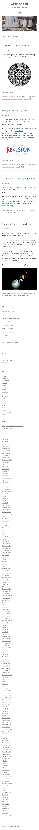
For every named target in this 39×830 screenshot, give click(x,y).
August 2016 (5, 555)
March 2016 (5, 566)
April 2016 (5, 564)
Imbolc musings (6, 339)
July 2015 (4, 582)
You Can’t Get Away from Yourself (11, 322)
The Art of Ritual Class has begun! (17, 224)
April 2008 (5, 740)
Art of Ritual (19, 131)
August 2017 (5, 532)
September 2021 (7, 460)
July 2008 (4, 734)
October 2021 (6, 457)
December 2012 (6, 616)
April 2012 (5, 632)
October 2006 (6, 781)
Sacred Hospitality (7, 328)
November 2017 (6, 525)
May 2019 (5, 500)
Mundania (5, 392)
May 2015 (5, 584)
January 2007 (6, 774)
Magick (19, 96)
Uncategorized (6, 412)
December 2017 (6, 523)
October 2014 (6, 593)
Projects (4, 403)
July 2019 (4, 496)
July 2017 (4, 534)
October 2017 (6, 528)
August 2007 (5, 758)
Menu (19, 12)
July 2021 (4, 464)
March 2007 (5, 770)
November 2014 (6, 591)
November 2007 (6, 752)
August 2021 (5, 462)
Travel (4, 410)
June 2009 (5, 709)
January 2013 (6, 614)
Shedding (5, 335)
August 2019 (5, 494)
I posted (15, 55)
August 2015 (5, 580)
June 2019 (5, 498)
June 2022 (5, 439)
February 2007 (6, 772)
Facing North (5, 380)
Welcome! (5, 362)
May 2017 (5, 539)
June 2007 (5, 763)
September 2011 (7, 648)
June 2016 (5, 559)
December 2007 (6, 749)
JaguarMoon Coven (7, 428)
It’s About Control (7, 315)
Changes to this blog (8, 311)
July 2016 (4, 557)
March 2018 (5, 521)
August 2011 (5, 650)
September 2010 (7, 675)
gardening (5, 383)
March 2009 (5, 715)
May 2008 (5, 738)
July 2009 (4, 706)
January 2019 (6, 509)
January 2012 (6, 638)
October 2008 (6, 727)
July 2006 (4, 788)
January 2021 (6, 473)
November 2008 (6, 725)
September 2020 (7, 478)
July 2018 (4, 516)
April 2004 (5, 801)
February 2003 (6, 808)
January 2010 (6, 693)
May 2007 (5, 765)
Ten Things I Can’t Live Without (11, 318)
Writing (4, 414)
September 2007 (7, 756)
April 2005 (5, 797)
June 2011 (5, 654)
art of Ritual (5, 99)
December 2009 (6, 695)
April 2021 (5, 466)
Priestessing (24, 96)
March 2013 (5, 611)
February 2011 (6, 663)
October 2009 (6, 700)
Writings (4, 365)
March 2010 (5, 688)
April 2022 (5, 444)
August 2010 (5, 677)
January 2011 (6, 666)
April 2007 (5, 768)
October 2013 (6, 600)
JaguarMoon (12, 99)
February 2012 (6, 636)
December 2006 (6, 777)
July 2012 (4, 625)
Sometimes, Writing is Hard (10, 342)
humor (4, 387)
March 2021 (5, 469)
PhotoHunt (5, 396)
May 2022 (5, 442)
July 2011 (4, 652)
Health (4, 385)
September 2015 (7, 577)
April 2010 (5, 686)
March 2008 (5, 743)
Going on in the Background (15, 110)
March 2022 (5, 446)
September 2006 (7, 783)
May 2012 (5, 629)
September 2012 (7, 620)
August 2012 (5, 623)
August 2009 (5, 704)
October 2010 (6, 672)
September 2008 (7, 729)
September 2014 (7, 595)
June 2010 (5, 682)
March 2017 (5, 541)
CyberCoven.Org (9, 307)
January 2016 (6, 571)
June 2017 (5, 537)
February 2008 (6, 745)
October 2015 (6, 575)
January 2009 (6, 720)
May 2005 (5, 795)
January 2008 (6, 747)
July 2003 (4, 806)
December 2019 (6, 485)
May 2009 (5, 711)
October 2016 (6, 550)
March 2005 (5, 799)
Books (4, 356)
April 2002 (5, 811)
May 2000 (5, 813)
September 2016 (7, 552)
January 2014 (6, 598)
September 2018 (7, 514)
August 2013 (5, 602)
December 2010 (6, 668)
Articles (4, 376)
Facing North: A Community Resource (12, 426)
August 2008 (5, 731)
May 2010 (5, 684)
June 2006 (5, 790)
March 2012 (5, 634)
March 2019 (5, 505)
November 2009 (6, 697)
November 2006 (6, 779)
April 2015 (5, 586)
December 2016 (6, 546)
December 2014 (6, 589)
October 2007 (6, 754)
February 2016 (6, 568)
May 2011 (5, 657)
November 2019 (6, 487)
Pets (3, 394)
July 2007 (4, 761)
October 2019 (6, 489)
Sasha (4, 408)
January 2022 (6, 451)
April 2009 (5, 713)
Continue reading (8, 92)
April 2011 (5, 659)
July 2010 (4, 679)
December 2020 (6, 476)
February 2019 (6, 507)
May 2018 (5, 519)
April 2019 (5, 503)
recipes (4, 405)
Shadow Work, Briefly (8, 325)
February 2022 (6, 448)
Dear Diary (20, 293)
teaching (19, 99)
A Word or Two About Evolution (16, 45)
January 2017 (6, 543)
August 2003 (5, 804)
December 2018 (6, 512)
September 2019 (7, 491)
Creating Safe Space (8, 332)
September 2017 (7, 530)
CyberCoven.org (19, 3)
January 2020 (6, 482)
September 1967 (7, 815)
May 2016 (5, 562)
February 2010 (6, 691)
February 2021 (6, 471)
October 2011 (6, 645)
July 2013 (4, 605)
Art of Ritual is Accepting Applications (19, 178)
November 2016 (6, 548)
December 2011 (6, 641)
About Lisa (5, 353)
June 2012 (5, 627)
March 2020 (5, 480)
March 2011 (5, 661)
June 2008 (5, 736)
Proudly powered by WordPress (11, 826)
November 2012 (6, 618)
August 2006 (5, 786)
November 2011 (6, 643)
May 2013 (5, 609)
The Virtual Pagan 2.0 (8, 360)
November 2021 (6, 455)
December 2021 (6, 453)
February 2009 (6, 718)
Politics (4, 399)
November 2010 (6, 670)
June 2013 (5, 607)
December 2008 (6, 722)
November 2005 (6, 792)
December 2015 (6, 573)
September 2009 (7, 702)
